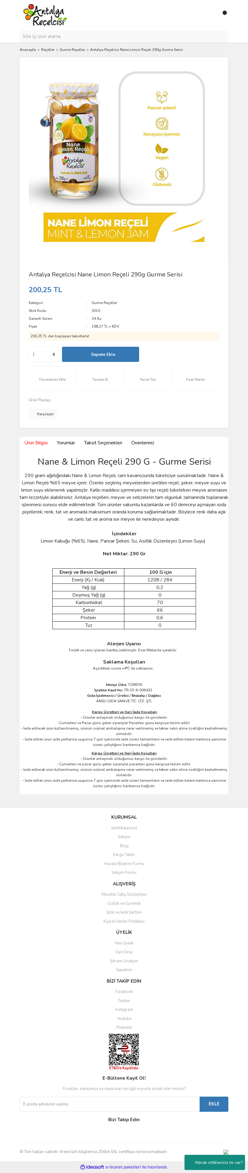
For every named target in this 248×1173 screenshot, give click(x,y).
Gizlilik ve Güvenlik (124, 903)
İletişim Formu (124, 872)
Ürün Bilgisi (36, 442)
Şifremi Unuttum (124, 961)
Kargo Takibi (124, 854)
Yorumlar (66, 442)
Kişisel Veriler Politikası (124, 921)
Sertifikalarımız (124, 828)
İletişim (124, 837)
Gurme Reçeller (104, 302)
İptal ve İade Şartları (124, 912)
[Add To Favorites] (52, 379)
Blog (124, 846)
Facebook (124, 991)
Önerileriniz (142, 442)
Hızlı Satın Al (180, 354)
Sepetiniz (124, 970)
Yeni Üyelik (124, 943)
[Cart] (222, 15)
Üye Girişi (124, 952)
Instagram (124, 1009)
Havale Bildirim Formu (124, 864)
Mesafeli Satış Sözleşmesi (124, 894)
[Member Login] (210, 15)
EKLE (214, 1104)
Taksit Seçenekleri (103, 442)
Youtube (124, 1018)
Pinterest (124, 1027)
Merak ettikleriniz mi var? (219, 1162)
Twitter (124, 1001)
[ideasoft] (92, 1167)
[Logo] (45, 14)
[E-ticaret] (123, 1167)
